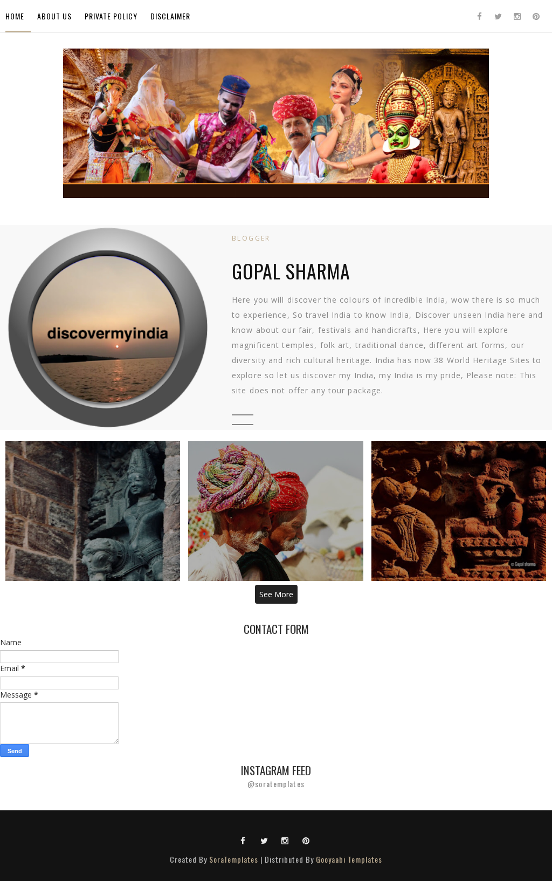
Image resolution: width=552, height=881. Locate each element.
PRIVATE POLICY (111, 16)
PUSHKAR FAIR (276, 511)
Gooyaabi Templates (349, 859)
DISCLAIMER (170, 16)
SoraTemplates (233, 859)
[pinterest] (536, 16)
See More (276, 594)
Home (14, 16)
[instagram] (517, 16)
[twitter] (498, 16)
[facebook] (479, 16)
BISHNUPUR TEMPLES (459, 511)
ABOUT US (54, 16)
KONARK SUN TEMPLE (93, 511)
